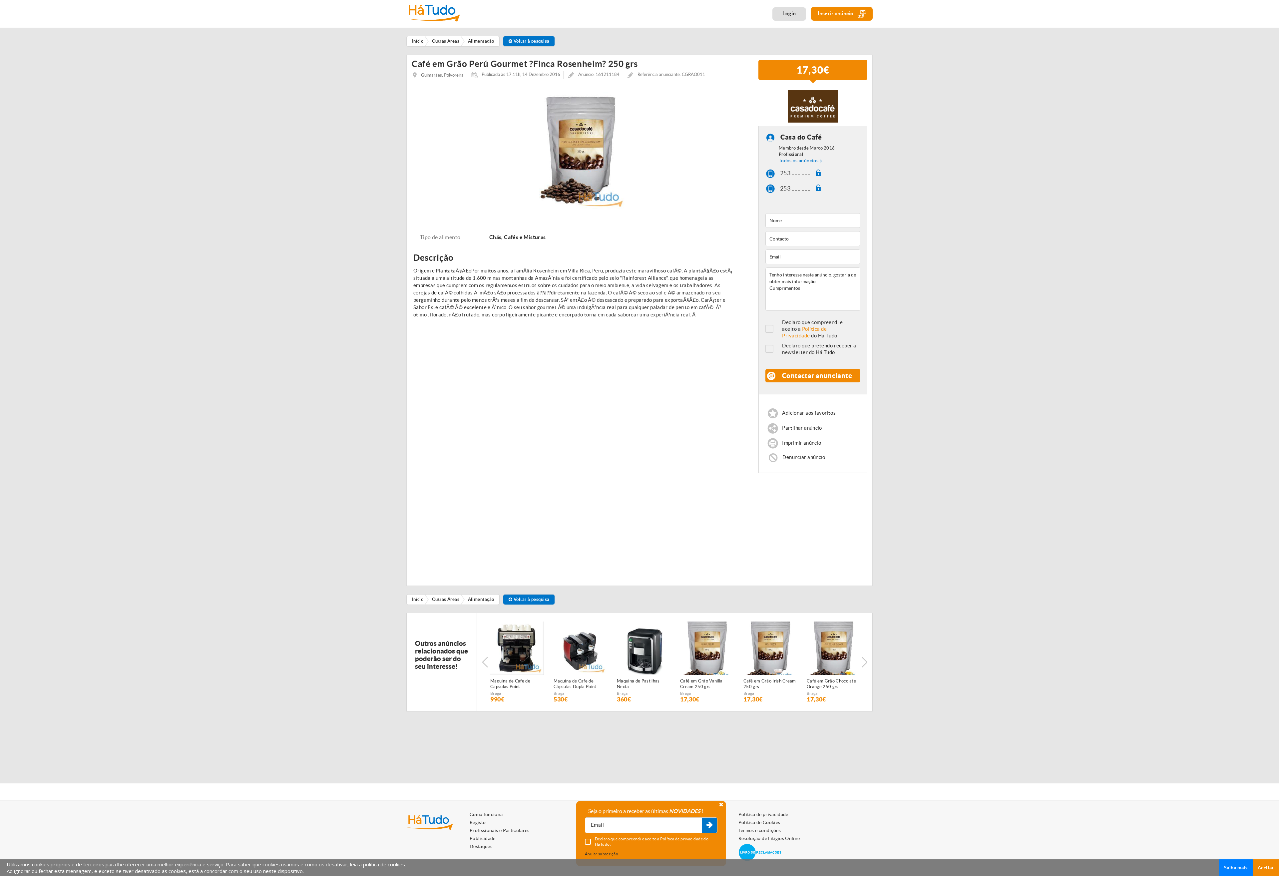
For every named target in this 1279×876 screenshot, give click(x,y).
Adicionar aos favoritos (809, 413)
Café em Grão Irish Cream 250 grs (769, 683)
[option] (580, 149)
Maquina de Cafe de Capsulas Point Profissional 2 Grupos (511, 684)
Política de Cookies (759, 822)
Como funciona (486, 814)
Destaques (481, 846)
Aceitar (1266, 867)
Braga (495, 693)
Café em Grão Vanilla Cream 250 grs (701, 683)
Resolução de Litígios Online (769, 838)
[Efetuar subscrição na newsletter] (709, 825)
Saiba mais (1236, 867)
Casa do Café (801, 137)
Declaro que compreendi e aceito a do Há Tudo (812, 328)
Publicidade (483, 838)
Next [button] (864, 662)
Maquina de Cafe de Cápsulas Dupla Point (575, 683)
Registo (478, 822)
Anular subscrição (601, 854)
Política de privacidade (763, 814)
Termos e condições (759, 830)
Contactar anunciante (817, 375)
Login (789, 13)
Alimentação (481, 599)
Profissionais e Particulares (500, 830)
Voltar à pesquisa (530, 41)
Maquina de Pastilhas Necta (638, 683)
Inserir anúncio (836, 13)
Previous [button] (485, 662)
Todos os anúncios (798, 160)
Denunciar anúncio (803, 457)
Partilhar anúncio (802, 428)
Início (418, 599)
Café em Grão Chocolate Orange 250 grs (831, 683)
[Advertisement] (813, 526)
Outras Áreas (445, 599)
